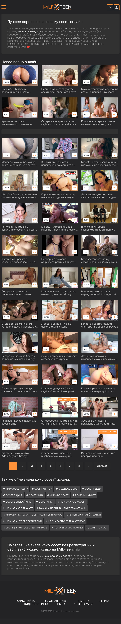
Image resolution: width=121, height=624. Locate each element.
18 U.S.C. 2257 (83, 604)
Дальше (102, 465)
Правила (83, 601)
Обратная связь (55, 601)
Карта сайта (26, 601)
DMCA (61, 604)
